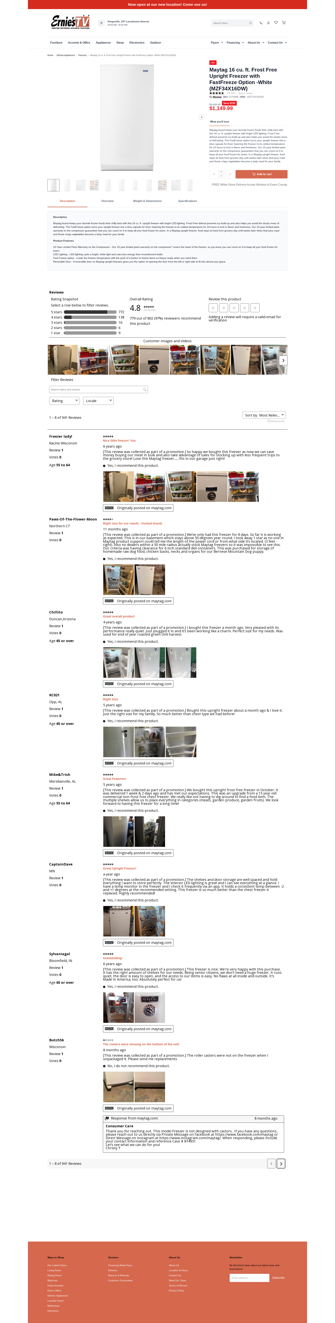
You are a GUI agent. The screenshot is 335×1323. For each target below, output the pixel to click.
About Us (174, 1265)
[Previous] (52, 117)
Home (50, 55)
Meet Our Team (177, 1280)
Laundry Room (55, 1300)
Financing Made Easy (120, 1265)
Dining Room (54, 1275)
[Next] (201, 117)
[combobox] (232, 23)
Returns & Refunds (118, 1275)
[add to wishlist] (230, 174)
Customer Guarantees (120, 1280)
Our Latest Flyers (57, 1265)
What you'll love (219, 121)
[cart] (283, 23)
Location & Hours (178, 1270)
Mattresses (53, 1305)
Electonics (53, 1310)
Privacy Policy (176, 1290)
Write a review (245, 93)
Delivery (112, 1270)
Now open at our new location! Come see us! (167, 4)
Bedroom (52, 1280)
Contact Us (175, 1275)
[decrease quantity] (221, 176)
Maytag (217, 96)
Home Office (54, 1290)
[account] (268, 23)
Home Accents (55, 1285)
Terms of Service (178, 1285)
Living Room (54, 1270)
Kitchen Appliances (66, 55)
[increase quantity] (221, 172)
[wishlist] (276, 23)
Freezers (82, 55)
